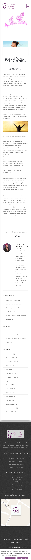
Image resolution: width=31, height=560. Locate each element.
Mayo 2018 (10, 388)
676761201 (18, 485)
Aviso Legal (15, 542)
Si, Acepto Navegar (22, 558)
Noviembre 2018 (12, 377)
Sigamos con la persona (13, 300)
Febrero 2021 (11, 373)
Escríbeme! (18, 489)
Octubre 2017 (11, 412)
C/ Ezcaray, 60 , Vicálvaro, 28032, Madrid (17, 479)
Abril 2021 (10, 365)
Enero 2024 (10, 354)
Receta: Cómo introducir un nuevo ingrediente (16, 317)
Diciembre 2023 (11, 358)
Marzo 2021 (10, 369)
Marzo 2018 (10, 396)
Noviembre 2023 (12, 361)
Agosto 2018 (11, 385)
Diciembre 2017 (11, 404)
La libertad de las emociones (14, 311)
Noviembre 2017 (12, 408)
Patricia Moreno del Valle (15, 69)
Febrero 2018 (11, 400)
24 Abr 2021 (15, 68)
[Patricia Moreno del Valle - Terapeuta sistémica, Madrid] (9, 5)
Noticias (8, 331)
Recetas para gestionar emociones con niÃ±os (16, 340)
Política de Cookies (10, 558)
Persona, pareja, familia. (13, 308)
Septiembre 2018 (12, 381)
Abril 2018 (10, 392)
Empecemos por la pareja (13, 304)
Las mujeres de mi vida (12, 334)
